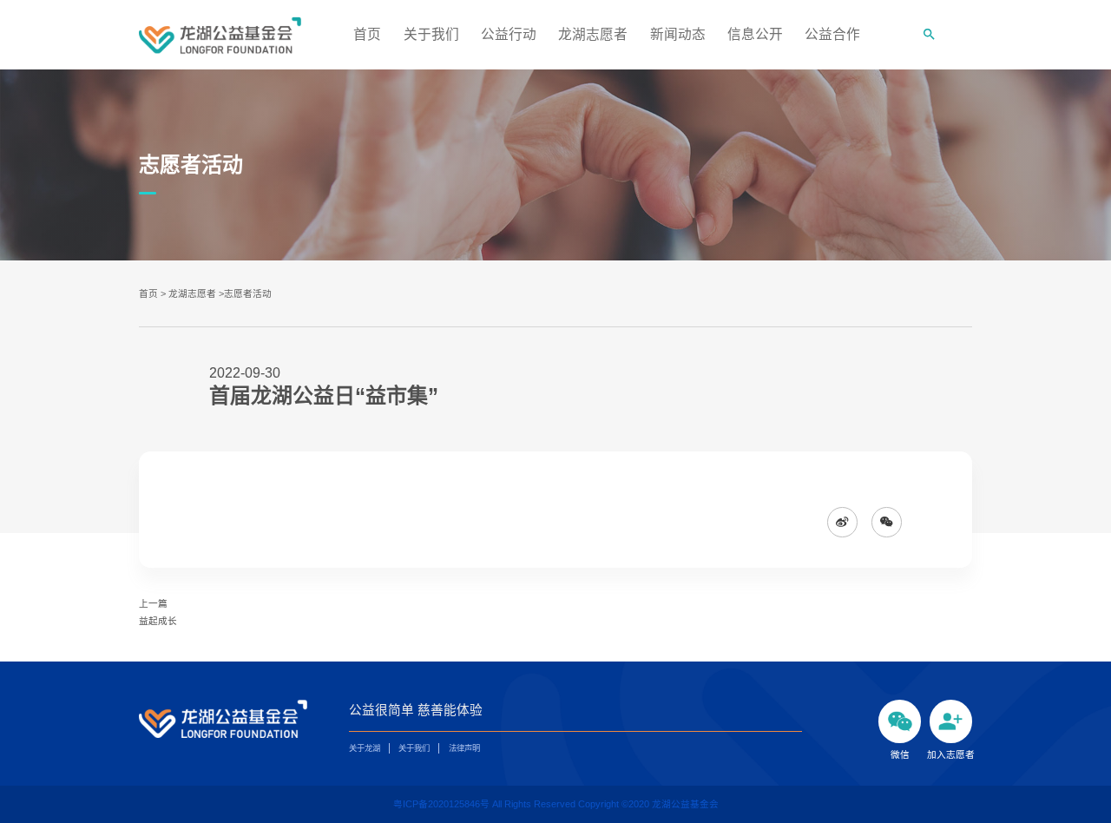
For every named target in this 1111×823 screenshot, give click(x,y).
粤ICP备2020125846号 (442, 804)
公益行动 (508, 34)
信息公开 (755, 34)
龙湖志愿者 (593, 34)
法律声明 (464, 748)
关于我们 (431, 34)
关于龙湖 (364, 748)
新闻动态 (678, 34)
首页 (367, 34)
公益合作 (832, 34)
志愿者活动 (248, 293)
